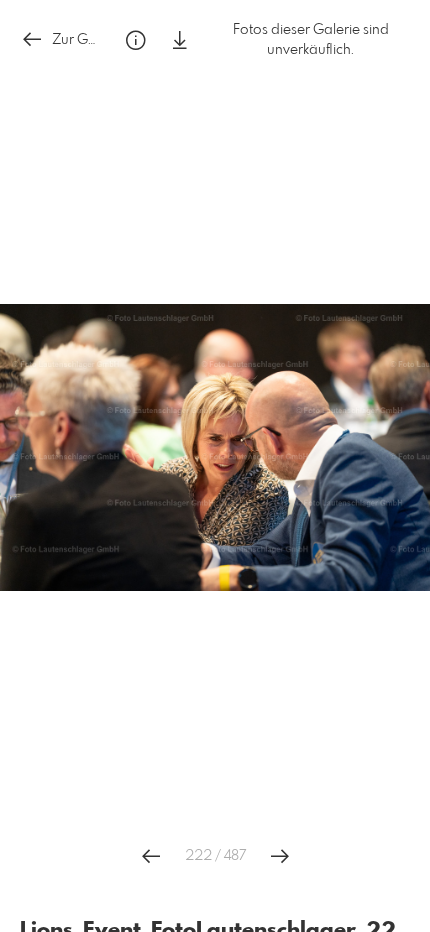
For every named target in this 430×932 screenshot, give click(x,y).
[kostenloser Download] (180, 40)
